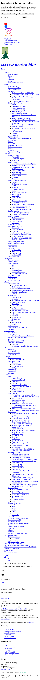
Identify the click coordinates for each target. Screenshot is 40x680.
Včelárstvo (11, 329)
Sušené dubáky (16, 447)
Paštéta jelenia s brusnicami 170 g (22, 403)
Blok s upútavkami (13, 74)
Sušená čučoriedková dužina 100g (22, 423)
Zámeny (10, 339)
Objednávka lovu (17, 305)
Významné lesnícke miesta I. (20, 454)
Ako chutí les (16, 469)
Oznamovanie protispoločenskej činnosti (20, 138)
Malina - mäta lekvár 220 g (20, 445)
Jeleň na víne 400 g (17, 407)
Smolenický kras (17, 131)
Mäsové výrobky (13, 393)
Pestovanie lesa (12, 277)
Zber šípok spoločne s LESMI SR (22, 238)
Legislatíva (15, 299)
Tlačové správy (12, 351)
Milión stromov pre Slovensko (21, 118)
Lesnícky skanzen (13, 216)
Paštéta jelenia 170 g (18, 402)
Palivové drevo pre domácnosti (21, 288)
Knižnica (14, 199)
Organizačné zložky (14, 89)
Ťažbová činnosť (13, 278)
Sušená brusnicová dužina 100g (21, 420)
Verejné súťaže (16, 317)
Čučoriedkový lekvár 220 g (20, 442)
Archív (14, 540)
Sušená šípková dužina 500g (20, 417)
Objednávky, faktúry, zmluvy (16, 542)
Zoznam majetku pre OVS (16, 341)
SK (5, 557)
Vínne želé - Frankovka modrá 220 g (23, 449)
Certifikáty (11, 528)
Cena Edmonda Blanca (18, 309)
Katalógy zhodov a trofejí (19, 302)
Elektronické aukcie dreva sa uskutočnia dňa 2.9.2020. (20, 547)
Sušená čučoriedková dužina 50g (21, 425)
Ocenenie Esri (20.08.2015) (20, 96)
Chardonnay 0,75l (17, 381)
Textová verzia (8, 44)
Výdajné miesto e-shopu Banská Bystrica (24, 164)
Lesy (2, 582)
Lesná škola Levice (14, 224)
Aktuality (11, 349)
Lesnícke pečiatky (17, 464)
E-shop (6, 375)
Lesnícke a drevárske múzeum (17, 180)
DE (9, 560)
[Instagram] (8, 36)
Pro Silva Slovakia (17, 126)
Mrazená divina (16, 172)
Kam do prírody (9, 629)
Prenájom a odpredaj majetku (13, 543)
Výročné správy (13, 137)
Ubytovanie (7, 634)
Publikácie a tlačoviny (14, 452)
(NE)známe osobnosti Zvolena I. (21, 209)
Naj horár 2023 (16, 251)
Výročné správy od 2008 (19, 202)
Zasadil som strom (17, 236)
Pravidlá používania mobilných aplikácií (16, 545)
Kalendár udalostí (17, 240)
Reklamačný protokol (14, 521)
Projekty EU (15, 157)
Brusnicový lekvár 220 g (19, 444)
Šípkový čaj (15, 437)
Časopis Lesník (12, 354)
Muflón (14, 510)
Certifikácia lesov (13, 263)
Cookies (10, 525)
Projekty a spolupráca (14, 155)
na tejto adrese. (5, 619)
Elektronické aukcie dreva (19, 285)
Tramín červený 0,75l (18, 391)
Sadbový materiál (13, 326)
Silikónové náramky (18, 499)
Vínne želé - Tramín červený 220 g (22, 450)
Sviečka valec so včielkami (20, 489)
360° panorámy (16, 194)
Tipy (9, 77)
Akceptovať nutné (18, 14)
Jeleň (13, 504)
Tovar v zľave (12, 516)
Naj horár (11, 248)
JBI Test (14, 368)
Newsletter (11, 79)
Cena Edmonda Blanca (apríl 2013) (22, 101)
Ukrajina (14, 133)
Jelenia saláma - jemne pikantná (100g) (23, 395)
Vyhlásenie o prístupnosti (15, 152)
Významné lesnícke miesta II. (20, 456)
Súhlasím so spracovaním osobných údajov (15, 609)
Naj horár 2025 (16, 255)
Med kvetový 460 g (17, 427)
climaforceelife (8, 550)
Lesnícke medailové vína (19, 170)
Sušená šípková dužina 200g (20, 418)
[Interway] (22, 673)
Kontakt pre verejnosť (18, 359)
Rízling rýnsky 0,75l (18, 378)
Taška (13, 501)
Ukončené (15, 344)
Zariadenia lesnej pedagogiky (20, 214)
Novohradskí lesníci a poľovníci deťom (23, 120)
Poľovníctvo (12, 295)
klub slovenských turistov (19, 113)
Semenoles (15, 363)
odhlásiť (31, 622)
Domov (6, 72)
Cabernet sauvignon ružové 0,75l (21, 386)
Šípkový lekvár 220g (18, 429)
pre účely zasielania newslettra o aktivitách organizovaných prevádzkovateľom (17, 610)
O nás (6, 84)
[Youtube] (5, 24)
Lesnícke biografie (17, 466)
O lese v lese (15, 476)
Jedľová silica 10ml (17, 435)
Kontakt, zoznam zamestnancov (21, 206)
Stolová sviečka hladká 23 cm (20, 493)
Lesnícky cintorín (17, 221)
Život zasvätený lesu (18, 462)
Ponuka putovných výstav (19, 192)
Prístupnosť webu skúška (15, 83)
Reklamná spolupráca (18, 158)
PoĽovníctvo (8, 648)
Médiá (6, 348)
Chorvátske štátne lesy (18, 110)
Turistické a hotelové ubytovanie (17, 327)
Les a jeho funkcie (13, 260)
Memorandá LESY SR (15, 103)
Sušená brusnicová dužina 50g (21, 422)
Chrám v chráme (17, 483)
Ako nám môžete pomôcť (19, 201)
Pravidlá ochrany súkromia (16, 145)
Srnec (13, 506)
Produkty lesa (12, 412)
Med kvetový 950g (17, 434)
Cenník (14, 307)
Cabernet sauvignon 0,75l (19, 385)
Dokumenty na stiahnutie (19, 273)
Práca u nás (11, 143)
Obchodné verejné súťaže (12, 42)
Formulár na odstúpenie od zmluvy (18, 523)
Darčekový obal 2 (17, 390)
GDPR (6, 645)
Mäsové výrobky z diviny (19, 174)
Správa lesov (8, 258)
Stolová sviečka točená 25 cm (20, 494)
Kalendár (11, 76)
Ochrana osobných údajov (19, 207)
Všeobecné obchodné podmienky (18, 518)
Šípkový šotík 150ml (18, 432)
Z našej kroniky (16, 197)
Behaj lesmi (15, 228)
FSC (13, 268)
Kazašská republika (17, 111)
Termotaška (15, 515)
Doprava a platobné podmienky (17, 533)
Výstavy (14, 186)
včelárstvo (15, 135)
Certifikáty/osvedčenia (18, 272)
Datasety (10, 148)
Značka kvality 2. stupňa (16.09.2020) (23, 93)
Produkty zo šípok (17, 175)
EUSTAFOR (16, 160)
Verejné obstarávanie (10, 40)
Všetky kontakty (5, 669)
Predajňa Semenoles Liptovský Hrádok (23, 167)
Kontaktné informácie (14, 358)
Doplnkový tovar (13, 488)
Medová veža (16, 439)
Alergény (11, 530)
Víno (9, 376)
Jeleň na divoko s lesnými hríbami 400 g (24, 405)
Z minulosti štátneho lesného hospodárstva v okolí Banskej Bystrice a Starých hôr (25, 485)
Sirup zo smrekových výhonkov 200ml (23, 430)
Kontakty (7, 356)
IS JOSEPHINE (16, 538)
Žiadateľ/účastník (17, 270)
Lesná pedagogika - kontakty (20, 213)
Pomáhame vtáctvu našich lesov (21, 234)
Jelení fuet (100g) (17, 398)
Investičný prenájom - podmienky (18, 337)
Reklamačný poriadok (14, 520)
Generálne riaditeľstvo (14, 88)
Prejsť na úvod (5, 598)
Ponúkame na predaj (18, 189)
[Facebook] (5, 27)
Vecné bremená (12, 334)
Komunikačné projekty (15, 226)
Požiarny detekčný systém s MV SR (22, 125)
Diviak (14, 508)
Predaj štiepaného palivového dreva (22, 290)
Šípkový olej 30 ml (17, 440)
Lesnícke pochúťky (14, 162)
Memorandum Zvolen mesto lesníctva (23, 204)
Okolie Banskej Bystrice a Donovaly (22, 474)
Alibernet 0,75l (16, 383)
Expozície (15, 187)
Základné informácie (18, 218)
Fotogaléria (15, 223)
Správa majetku (9, 331)
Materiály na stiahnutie (14, 275)
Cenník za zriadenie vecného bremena (23, 336)
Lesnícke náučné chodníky (16, 243)
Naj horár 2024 (16, 253)
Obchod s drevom (13, 256)
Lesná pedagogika (13, 211)
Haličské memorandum (18, 106)
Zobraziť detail (29, 14)
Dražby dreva (16, 287)
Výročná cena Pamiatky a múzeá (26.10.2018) (25, 94)
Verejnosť (7, 153)
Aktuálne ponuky (17, 297)
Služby (6, 282)
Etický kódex (12, 140)
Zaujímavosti (16, 319)
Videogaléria (15, 196)
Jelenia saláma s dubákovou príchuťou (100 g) (25, 396)
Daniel (14, 511)
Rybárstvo (11, 321)
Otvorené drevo (12, 246)
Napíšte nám (8, 39)
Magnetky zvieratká (18, 496)
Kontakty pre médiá (14, 353)
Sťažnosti (11, 150)
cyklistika (14, 104)
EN (9, 558)
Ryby (13, 513)
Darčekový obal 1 (17, 388)
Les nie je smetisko (17, 229)
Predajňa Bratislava (17, 169)
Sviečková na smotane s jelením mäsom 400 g (25, 410)
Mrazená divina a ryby (14, 503)
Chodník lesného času (18, 219)
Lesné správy (12, 369)
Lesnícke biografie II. (18, 467)
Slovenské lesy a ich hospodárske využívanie (25, 481)
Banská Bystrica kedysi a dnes (21, 479)
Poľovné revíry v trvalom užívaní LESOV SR (25, 300)
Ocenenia (11, 91)
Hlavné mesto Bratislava (19, 108)
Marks (10, 81)
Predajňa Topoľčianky (18, 165)
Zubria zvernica (12, 245)
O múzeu (14, 182)
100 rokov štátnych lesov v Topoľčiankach (24, 459)
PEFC (14, 267)
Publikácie (15, 177)
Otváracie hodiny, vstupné (19, 184)
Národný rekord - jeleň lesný (20, 310)
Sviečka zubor (16, 491)
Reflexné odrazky (17, 498)
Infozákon (11, 373)
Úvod (13, 265)
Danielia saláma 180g (18, 400)
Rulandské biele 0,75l (18, 380)
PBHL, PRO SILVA (14, 280)
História (10, 142)
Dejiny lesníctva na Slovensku (21, 457)
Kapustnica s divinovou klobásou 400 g (23, 408)
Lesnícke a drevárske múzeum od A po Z (24, 461)
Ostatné (14, 179)
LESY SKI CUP (17, 231)
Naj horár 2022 (16, 250)
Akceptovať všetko (6, 14)
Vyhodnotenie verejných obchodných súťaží (25, 346)
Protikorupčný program (15, 147)
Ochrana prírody (13, 261)
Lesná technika (16, 364)
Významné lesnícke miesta (16, 241)
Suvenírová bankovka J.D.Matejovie (22, 477)
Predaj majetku (12, 332)
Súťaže (14, 191)
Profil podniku (12, 86)
